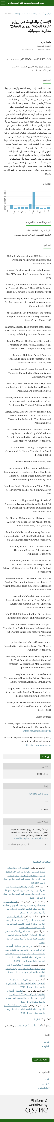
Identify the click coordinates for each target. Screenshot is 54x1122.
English (46, 1046)
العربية (47, 1041)
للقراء (47, 1079)
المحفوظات (37, 13)
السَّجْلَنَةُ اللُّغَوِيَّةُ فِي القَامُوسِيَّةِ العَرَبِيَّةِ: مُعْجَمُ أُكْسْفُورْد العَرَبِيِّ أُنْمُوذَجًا (25, 994)
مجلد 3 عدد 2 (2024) (22, 13)
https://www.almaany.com (38, 745)
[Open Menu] (3, 3)
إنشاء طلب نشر (41, 1059)
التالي (37, 1019)
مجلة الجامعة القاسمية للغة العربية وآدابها (26, 3)
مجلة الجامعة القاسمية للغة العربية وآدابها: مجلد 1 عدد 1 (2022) (25, 972)
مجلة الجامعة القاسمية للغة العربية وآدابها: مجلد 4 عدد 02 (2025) (26, 939)
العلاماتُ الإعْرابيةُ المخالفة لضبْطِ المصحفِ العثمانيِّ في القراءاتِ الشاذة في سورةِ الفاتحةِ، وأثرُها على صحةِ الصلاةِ (25, 872)
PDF (44, 756)
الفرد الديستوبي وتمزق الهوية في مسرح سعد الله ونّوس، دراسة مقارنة (24, 905)
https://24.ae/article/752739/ (37, 730)
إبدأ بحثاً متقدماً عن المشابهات (28, 1025)
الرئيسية (47, 13)
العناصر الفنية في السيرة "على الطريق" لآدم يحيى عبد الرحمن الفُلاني (25, 920)
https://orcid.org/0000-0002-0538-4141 (36, 49)
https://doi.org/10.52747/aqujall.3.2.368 (25, 59)
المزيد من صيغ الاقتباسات (18, 844)
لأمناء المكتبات (44, 1088)
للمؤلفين (46, 1083)
